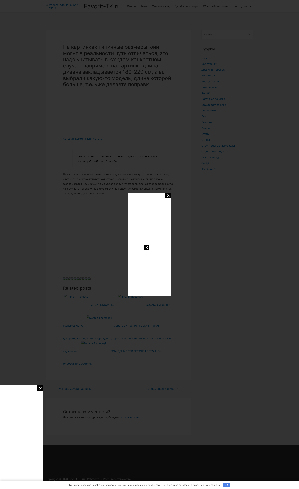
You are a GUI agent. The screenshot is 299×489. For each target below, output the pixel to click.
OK (226, 484)
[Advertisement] (21, 437)
